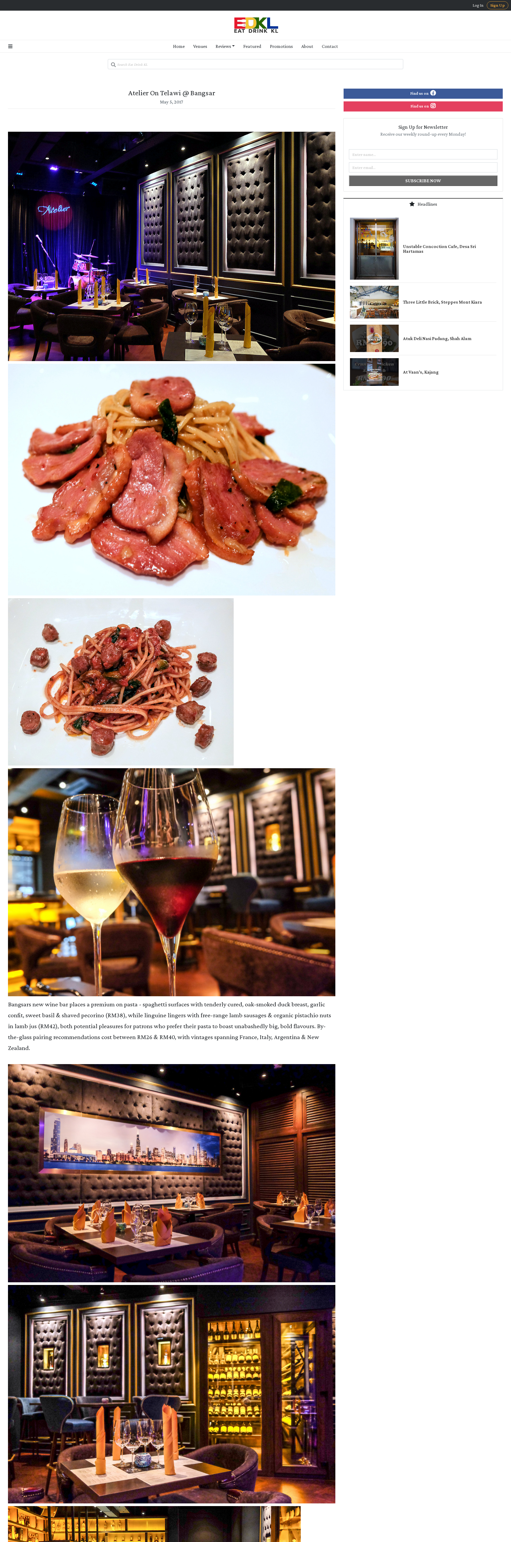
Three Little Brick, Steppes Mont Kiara (442, 302)
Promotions (281, 46)
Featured (252, 46)
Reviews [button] (223, 46)
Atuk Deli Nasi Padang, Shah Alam (437, 338)
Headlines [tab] (427, 204)
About (307, 46)
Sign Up (497, 5)
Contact (330, 46)
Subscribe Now (423, 180)
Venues (200, 46)
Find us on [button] (419, 93)
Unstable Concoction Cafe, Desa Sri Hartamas (439, 249)
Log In (478, 5)
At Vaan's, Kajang (421, 372)
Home (179, 46)
